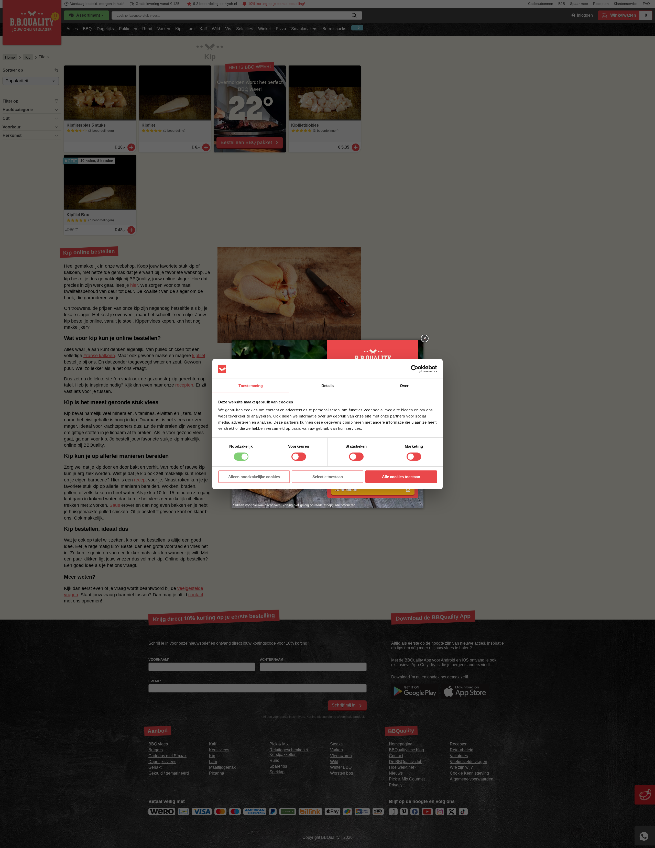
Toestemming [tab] (250, 385)
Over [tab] (404, 385)
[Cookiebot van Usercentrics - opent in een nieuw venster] (414, 369)
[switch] (298, 457)
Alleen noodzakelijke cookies (254, 477)
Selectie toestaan (327, 477)
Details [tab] (327, 385)
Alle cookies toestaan (401, 477)
